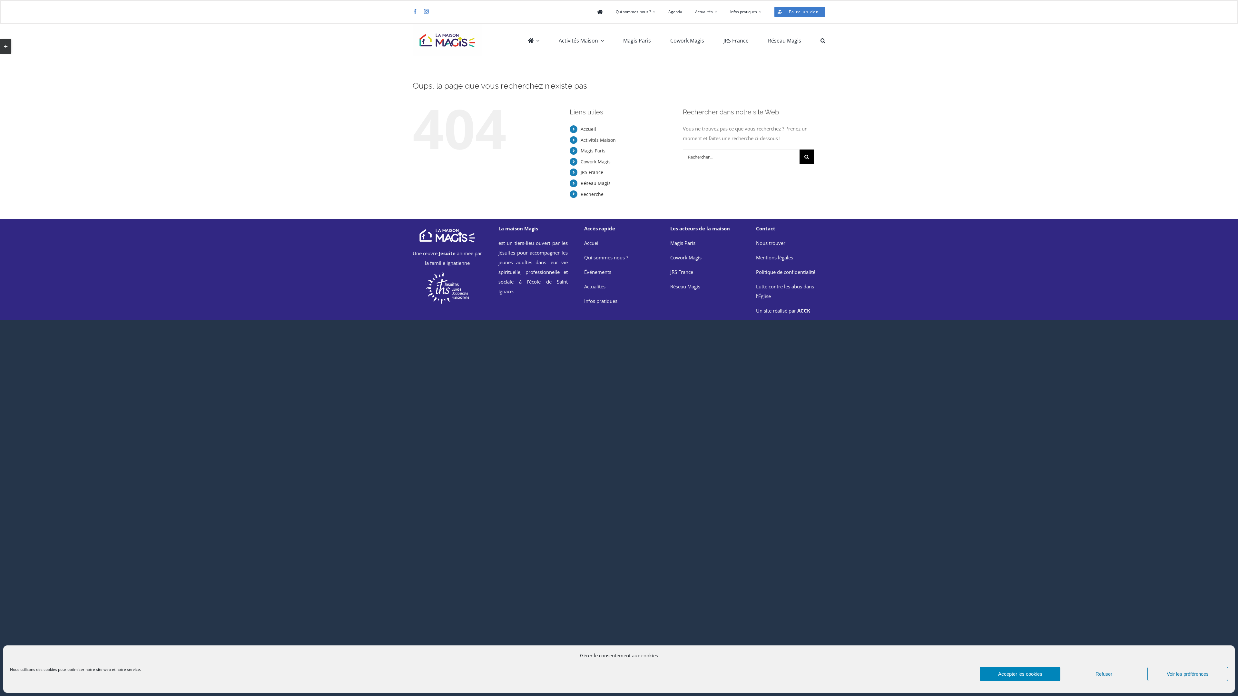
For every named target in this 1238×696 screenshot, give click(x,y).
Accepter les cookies (1020, 674)
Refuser (1104, 674)
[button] (822, 40)
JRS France (592, 172)
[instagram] (426, 11)
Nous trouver (770, 243)
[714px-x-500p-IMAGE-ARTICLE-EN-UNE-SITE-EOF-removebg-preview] (447, 273)
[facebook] (415, 11)
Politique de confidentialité (785, 272)
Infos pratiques (600, 301)
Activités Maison (598, 140)
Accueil (588, 129)
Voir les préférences (1188, 674)
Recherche (592, 194)
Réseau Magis (596, 183)
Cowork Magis (596, 162)
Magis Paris (593, 151)
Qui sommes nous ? (606, 257)
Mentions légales (774, 257)
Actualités (594, 286)
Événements (597, 272)
